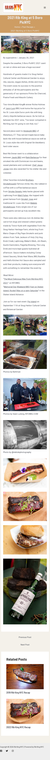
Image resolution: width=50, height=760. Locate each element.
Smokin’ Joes (27, 199)
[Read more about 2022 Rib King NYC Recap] (25, 711)
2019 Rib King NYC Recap (18, 692)
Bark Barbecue (32, 157)
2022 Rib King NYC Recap (18, 727)
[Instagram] (13, 751)
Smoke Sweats (15, 191)
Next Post (25, 644)
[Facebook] (1, 751)
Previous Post (25, 637)
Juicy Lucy (10, 108)
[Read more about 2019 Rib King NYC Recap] (25, 676)
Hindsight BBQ (29, 131)
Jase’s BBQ (16, 157)
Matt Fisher (23, 195)
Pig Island (31, 301)
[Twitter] (7, 751)
